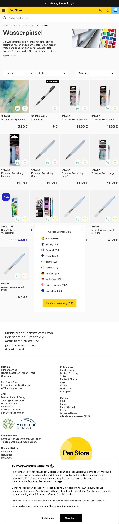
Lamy (63, 404)
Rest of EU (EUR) (54, 291)
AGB (3, 394)
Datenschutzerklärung (13, 397)
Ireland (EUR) (52, 262)
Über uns (6, 376)
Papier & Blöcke (68, 379)
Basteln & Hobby (69, 373)
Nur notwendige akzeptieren (64, 505)
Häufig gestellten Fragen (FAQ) (18, 372)
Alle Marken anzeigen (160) (75, 416)
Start (6, 25)
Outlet (63, 385)
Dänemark (6, 457)
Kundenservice (9, 369)
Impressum (7, 406)
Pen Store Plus (9, 382)
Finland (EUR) (52, 256)
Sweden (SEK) (52, 238)
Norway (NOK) (52, 244)
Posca (63, 410)
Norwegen (6, 454)
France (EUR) (52, 267)
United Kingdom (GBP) (56, 285)
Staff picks (66, 391)
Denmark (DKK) (53, 250)
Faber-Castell (67, 407)
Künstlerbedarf (18, 25)
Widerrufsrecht (9, 403)
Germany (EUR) (53, 273)
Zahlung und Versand (12, 400)
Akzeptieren (71, 518)
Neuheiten (65, 388)
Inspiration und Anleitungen (16, 385)
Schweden (7, 451)
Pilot (62, 401)
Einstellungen (48, 518)
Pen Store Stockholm (12, 412)
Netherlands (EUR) (54, 279)
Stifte (63, 376)
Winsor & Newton (69, 413)
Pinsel (30, 25)
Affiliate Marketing (11, 388)
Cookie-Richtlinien (11, 409)
